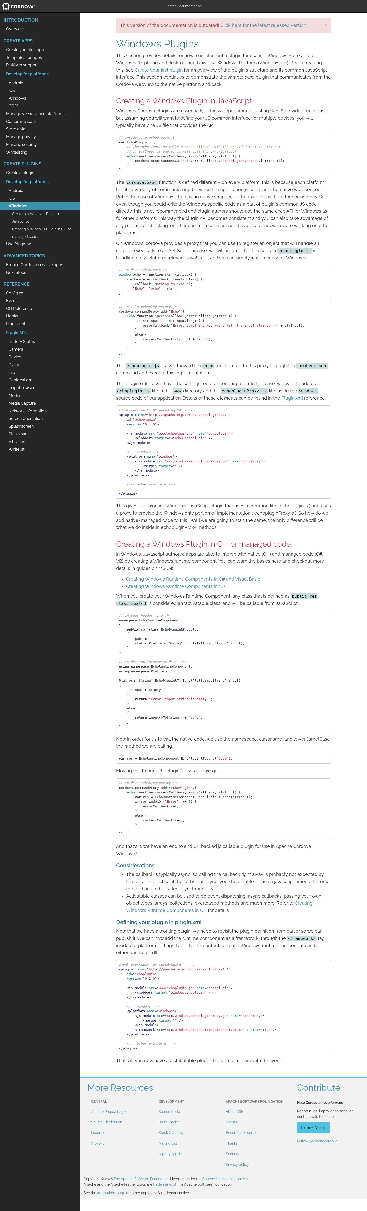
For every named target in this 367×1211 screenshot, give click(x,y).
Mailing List (168, 1143)
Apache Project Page (108, 1112)
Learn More (313, 1127)
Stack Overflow (171, 1133)
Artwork (97, 1143)
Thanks (232, 1143)
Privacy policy (237, 1165)
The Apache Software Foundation (141, 1179)
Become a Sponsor (241, 1133)
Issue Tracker (169, 1122)
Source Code (169, 1112)
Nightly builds (170, 1154)
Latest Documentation (184, 6)
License (97, 1133)
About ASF (234, 1112)
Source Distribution (106, 1122)
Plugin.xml (292, 398)
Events (231, 1122)
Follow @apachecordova (317, 1141)
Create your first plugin (159, 70)
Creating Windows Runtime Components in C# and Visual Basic (193, 579)
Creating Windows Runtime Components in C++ (175, 586)
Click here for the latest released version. (263, 25)
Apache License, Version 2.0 (225, 1179)
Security (232, 1154)
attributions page (111, 1193)
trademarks (162, 1184)
